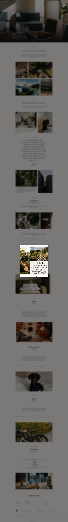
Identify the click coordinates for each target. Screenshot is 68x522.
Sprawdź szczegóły (34, 276)
